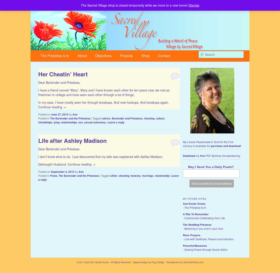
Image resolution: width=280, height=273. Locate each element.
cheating (149, 118)
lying (57, 122)
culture (160, 118)
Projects (126, 55)
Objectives (103, 55)
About (82, 55)
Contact (164, 55)
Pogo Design (157, 262)
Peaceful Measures (195, 246)
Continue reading (52, 107)
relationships (69, 122)
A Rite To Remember (196, 214)
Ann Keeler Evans (194, 204)
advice (106, 118)
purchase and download (225, 146)
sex (80, 122)
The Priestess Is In (54, 55)
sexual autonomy (95, 122)
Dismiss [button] (194, 5)
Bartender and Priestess (127, 118)
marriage (147, 176)
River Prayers (191, 235)
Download (189, 156)
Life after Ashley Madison (72, 140)
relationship (162, 176)
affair (114, 176)
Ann (74, 114)
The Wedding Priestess (197, 225)
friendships (45, 122)
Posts (53, 176)
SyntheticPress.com (193, 262)
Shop (145, 55)
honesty (136, 176)
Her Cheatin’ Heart (63, 74)
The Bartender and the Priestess (70, 118)
